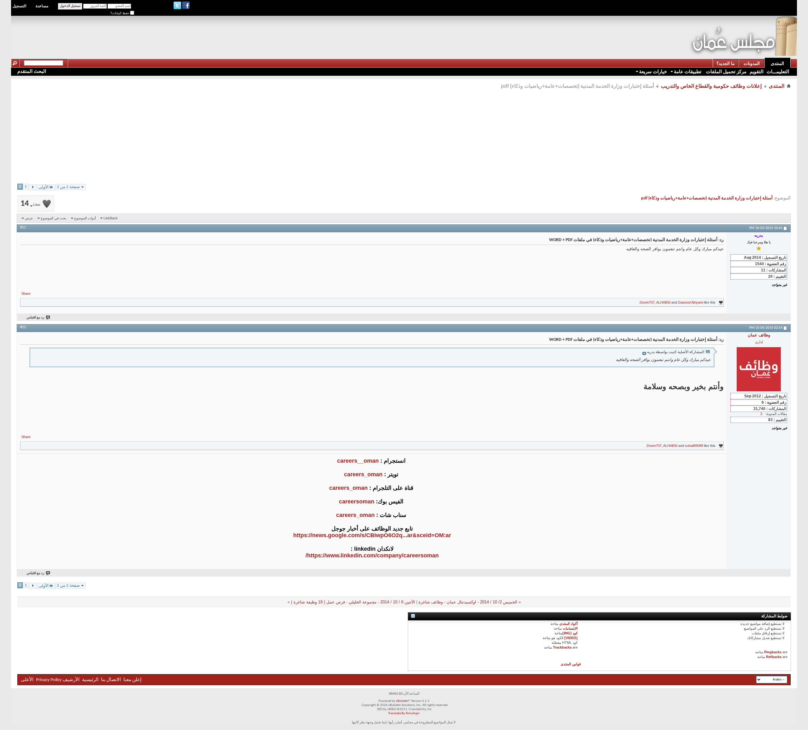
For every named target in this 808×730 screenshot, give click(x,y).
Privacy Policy (49, 680)
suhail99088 (694, 446)
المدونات (752, 63)
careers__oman (358, 461)
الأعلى (27, 680)
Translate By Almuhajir (404, 713)
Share (26, 293)
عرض (29, 218)
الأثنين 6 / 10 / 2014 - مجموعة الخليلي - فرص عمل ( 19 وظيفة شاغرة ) (353, 602)
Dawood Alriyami (690, 302)
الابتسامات (570, 628)
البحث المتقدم (31, 71)
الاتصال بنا (111, 680)
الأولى (44, 187)
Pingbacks (772, 652)
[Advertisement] (574, 30)
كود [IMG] (570, 633)
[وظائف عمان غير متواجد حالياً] (758, 369)
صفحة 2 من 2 (68, 187)
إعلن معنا (131, 680)
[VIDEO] (571, 638)
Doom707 (647, 302)
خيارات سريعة (653, 71)
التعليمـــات (778, 71)
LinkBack (111, 218)
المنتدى (777, 63)
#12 (23, 327)
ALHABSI (663, 302)
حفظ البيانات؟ (120, 13)
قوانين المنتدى (571, 664)
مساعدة (42, 6)
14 (30, 203)
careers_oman (363, 474)
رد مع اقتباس (35, 317)
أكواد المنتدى (568, 624)
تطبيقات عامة (687, 71)
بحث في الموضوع (53, 218)
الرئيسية (90, 680)
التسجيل (19, 6)
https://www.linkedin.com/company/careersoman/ (372, 555)
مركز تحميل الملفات (725, 71)
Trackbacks (562, 647)
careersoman (356, 501)
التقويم (756, 71)
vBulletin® (403, 701)
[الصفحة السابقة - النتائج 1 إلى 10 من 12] (33, 187)
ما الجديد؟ (725, 63)
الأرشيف (71, 680)
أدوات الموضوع (85, 218)
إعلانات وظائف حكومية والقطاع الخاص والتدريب (711, 86)
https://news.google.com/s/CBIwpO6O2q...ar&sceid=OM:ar (372, 535)
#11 (23, 227)
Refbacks (773, 657)
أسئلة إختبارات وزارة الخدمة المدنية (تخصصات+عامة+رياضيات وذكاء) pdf (707, 198)
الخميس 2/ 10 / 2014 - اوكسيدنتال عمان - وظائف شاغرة (468, 602)
